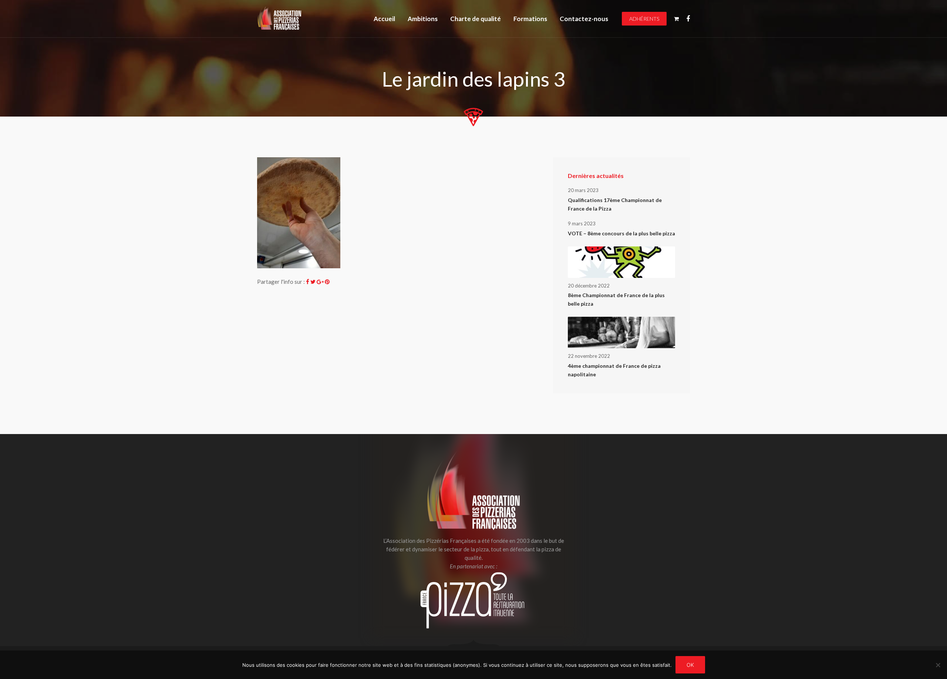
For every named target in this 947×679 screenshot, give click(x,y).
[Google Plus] (320, 281)
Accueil (384, 19)
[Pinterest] (327, 281)
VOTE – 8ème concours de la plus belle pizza (621, 233)
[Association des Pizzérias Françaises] (279, 19)
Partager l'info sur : (281, 281)
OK (690, 665)
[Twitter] (313, 281)
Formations (530, 19)
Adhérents (644, 19)
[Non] (937, 665)
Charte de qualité (475, 19)
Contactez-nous (584, 19)
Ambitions (423, 19)
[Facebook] (307, 281)
